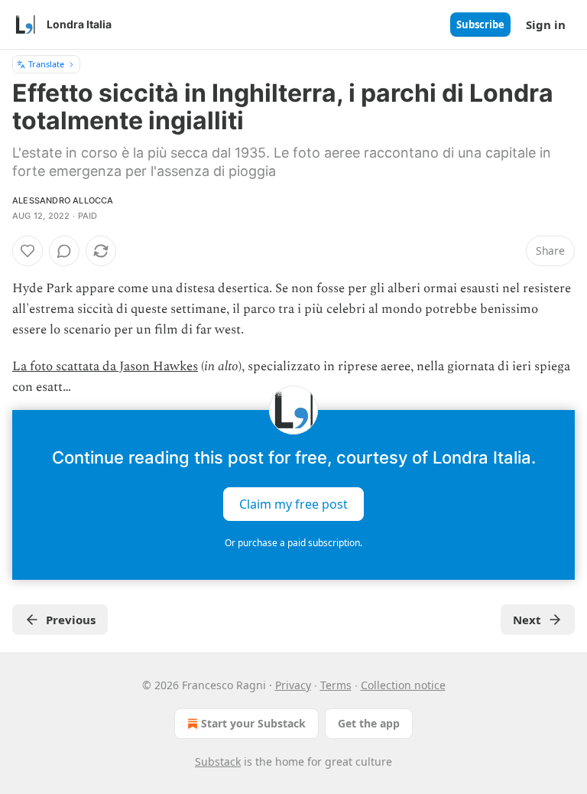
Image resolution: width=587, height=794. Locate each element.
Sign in (546, 24)
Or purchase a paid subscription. (293, 542)
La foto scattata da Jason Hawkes (105, 366)
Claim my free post (293, 504)
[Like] (27, 251)
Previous (71, 619)
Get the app (369, 723)
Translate (46, 64)
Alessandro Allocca (63, 200)
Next (527, 619)
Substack (218, 761)
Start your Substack (253, 723)
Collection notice (403, 685)
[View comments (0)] (64, 251)
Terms (336, 685)
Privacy (293, 685)
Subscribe (480, 24)
